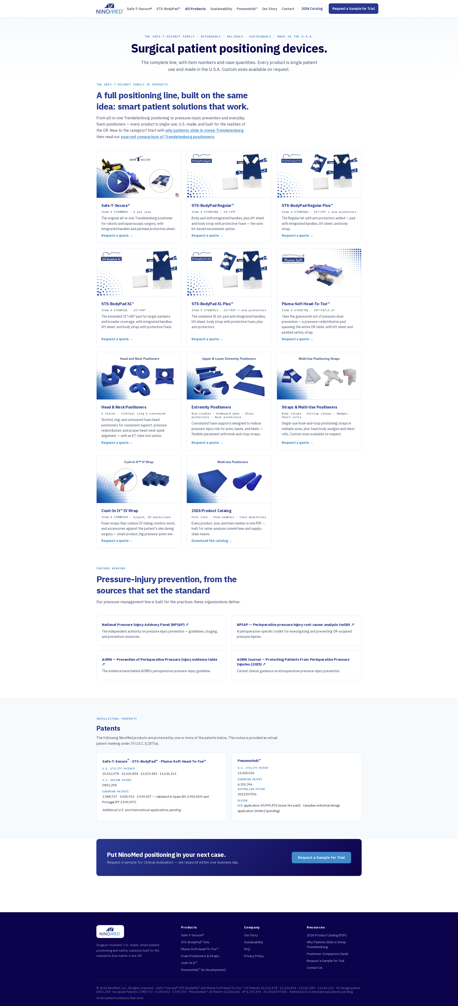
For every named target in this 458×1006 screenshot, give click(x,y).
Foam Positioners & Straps (200, 956)
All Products (195, 9)
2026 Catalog (312, 8)
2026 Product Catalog (211, 510)
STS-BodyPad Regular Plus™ (307, 205)
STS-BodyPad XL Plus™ (212, 303)
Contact (288, 9)
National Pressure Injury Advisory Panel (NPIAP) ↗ (145, 624)
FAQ (247, 949)
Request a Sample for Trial (321, 857)
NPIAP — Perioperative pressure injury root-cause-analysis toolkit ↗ (295, 624)
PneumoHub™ (247, 9)
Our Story (269, 9)
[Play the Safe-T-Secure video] (139, 174)
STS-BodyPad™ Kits (195, 942)
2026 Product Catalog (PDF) (327, 935)
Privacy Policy (254, 956)
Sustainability (221, 9)
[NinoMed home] (110, 8)
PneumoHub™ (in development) (203, 970)
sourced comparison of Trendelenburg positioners (167, 136)
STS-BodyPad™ (168, 9)
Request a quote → (117, 235)
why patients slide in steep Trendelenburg (204, 130)
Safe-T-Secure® (139, 9)
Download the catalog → (212, 541)
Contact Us (315, 967)
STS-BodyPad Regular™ (213, 205)
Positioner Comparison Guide (328, 954)
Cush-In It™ (189, 963)
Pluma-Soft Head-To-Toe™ (200, 949)
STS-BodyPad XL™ (117, 303)
